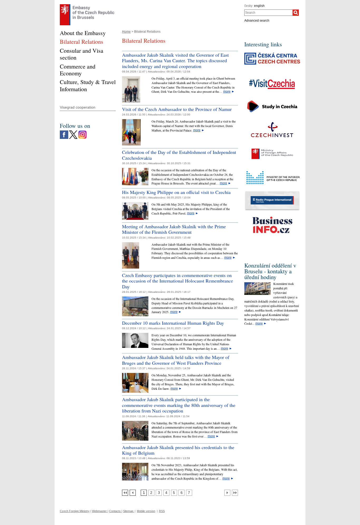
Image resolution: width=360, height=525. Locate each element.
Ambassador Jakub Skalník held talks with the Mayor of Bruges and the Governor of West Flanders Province (175, 360)
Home (126, 31)
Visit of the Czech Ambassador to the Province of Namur (177, 109)
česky (248, 6)
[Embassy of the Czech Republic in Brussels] (87, 5)
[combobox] (268, 12)
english (259, 6)
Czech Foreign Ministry (75, 511)
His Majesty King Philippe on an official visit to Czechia (176, 192)
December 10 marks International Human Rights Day (173, 323)
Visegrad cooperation (77, 107)
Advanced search (256, 20)
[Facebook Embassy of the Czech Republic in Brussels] (64, 132)
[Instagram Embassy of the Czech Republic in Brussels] (82, 132)
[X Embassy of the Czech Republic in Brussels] (73, 132)
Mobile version (146, 511)
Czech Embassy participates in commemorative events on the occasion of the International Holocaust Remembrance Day (177, 281)
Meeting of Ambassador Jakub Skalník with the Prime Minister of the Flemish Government (174, 229)
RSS (162, 511)
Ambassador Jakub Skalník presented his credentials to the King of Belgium (178, 450)
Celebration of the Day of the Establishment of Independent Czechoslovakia (179, 155)
